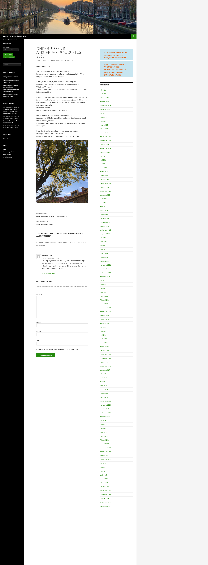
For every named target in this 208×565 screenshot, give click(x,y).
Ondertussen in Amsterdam (15, 36)
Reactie (39, 294)
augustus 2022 (105, 234)
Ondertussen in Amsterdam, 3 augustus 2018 (51, 215)
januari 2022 (104, 261)
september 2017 (105, 459)
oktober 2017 (104, 455)
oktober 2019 (104, 362)
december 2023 (105, 183)
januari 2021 (104, 304)
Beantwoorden (49, 273)
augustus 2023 (105, 195)
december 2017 (105, 448)
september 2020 (105, 319)
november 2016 (105, 494)
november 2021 (105, 265)
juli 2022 (103, 238)
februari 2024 (104, 175)
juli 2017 (103, 463)
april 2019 (103, 385)
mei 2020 (103, 335)
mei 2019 (103, 382)
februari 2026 (104, 98)
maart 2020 (104, 343)
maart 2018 (104, 436)
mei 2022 (103, 245)
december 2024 (105, 137)
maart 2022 (104, 253)
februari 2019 (104, 393)
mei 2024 (103, 164)
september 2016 (105, 502)
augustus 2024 (105, 152)
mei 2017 (103, 471)
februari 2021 (104, 300)
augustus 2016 (105, 506)
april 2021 (103, 292)
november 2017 (105, 452)
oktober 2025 (104, 102)
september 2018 (105, 413)
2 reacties (69, 60)
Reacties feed (7, 154)
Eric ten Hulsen (57, 60)
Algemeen (6, 138)
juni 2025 (103, 117)
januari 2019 (104, 397)
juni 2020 (103, 331)
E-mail (39, 331)
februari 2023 (104, 214)
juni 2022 (103, 242)
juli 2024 (103, 156)
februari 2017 (104, 483)
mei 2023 (103, 203)
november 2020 (105, 312)
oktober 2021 (104, 269)
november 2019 (105, 358)
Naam (39, 322)
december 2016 (105, 490)
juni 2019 (103, 378)
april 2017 (103, 475)
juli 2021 (103, 280)
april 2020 (103, 339)
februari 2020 (104, 347)
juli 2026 (103, 90)
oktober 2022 (104, 226)
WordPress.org (7, 157)
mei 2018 (103, 428)
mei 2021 (103, 288)
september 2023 (105, 191)
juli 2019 (103, 374)
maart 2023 (104, 210)
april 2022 (103, 249)
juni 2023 (103, 199)
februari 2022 (104, 257)
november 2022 (105, 222)
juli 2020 (103, 327)
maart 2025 (104, 125)
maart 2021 (104, 296)
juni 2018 (103, 424)
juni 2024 (103, 160)
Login (4, 149)
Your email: (6, 47)
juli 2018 (103, 420)
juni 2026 (103, 94)
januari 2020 (104, 350)
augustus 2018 (105, 417)
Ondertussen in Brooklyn (44, 223)
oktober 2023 (104, 187)
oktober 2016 (104, 498)
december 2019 (105, 354)
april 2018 (103, 432)
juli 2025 (103, 113)
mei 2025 (103, 121)
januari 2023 (104, 218)
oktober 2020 (104, 315)
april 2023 (103, 207)
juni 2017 (103, 467)
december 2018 (105, 401)
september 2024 (105, 148)
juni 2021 (103, 284)
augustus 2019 (105, 370)
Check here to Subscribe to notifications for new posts (58, 349)
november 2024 (105, 140)
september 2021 (105, 273)
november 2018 (105, 405)
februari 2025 (104, 129)
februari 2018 (104, 440)
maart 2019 (104, 389)
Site (37, 340)
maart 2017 (104, 479)
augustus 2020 (105, 323)
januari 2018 (104, 444)
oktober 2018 (104, 409)
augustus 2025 (105, 109)
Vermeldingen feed (8, 152)
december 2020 (105, 308)
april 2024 (103, 168)
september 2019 (105, 366)
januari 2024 (104, 179)
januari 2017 (104, 487)
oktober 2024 (104, 144)
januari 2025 (104, 133)
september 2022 (105, 230)
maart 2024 (104, 172)
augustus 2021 (105, 277)
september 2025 (105, 105)
